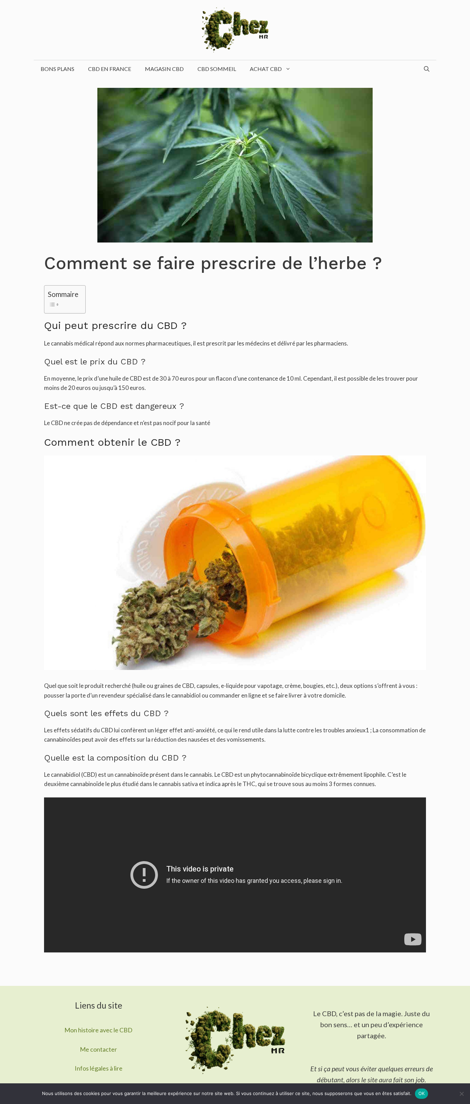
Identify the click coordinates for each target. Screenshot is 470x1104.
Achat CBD (266, 68)
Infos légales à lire (98, 1068)
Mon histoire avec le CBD (98, 1030)
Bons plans (57, 68)
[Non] (461, 1093)
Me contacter (98, 1049)
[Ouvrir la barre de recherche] (426, 69)
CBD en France (109, 68)
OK (421, 1093)
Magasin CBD (164, 68)
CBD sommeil (216, 68)
